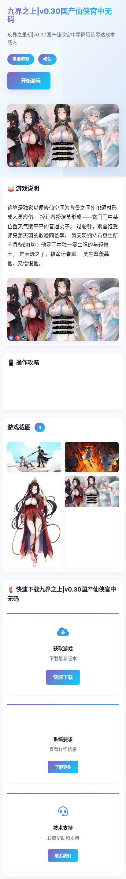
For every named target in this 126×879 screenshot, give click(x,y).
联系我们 (63, 856)
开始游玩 (31, 81)
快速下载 (63, 677)
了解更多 (63, 767)
